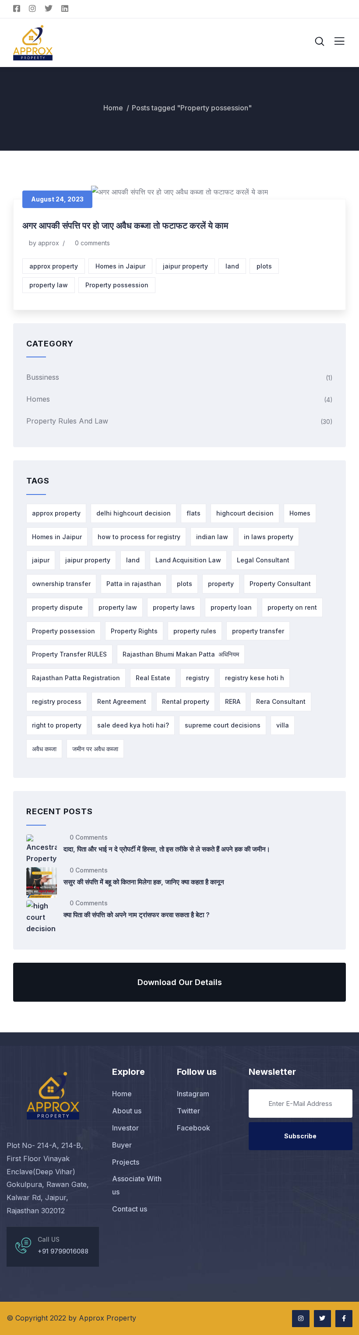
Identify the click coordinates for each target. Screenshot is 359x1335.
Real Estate (153, 678)
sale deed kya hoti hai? (133, 725)
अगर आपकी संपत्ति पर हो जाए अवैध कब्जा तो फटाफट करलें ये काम (125, 225)
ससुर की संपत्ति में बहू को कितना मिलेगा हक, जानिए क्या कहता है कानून (143, 882)
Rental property (185, 701)
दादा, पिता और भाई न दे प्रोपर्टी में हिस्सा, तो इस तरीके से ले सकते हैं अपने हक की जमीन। (166, 849)
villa (282, 725)
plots (264, 266)
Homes (38, 399)
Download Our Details (179, 982)
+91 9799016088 (63, 1251)
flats (194, 513)
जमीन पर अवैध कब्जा (95, 748)
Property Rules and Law (67, 421)
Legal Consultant (263, 560)
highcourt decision (245, 513)
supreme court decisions (222, 725)
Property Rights (134, 631)
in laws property (268, 536)
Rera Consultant (281, 701)
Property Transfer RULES (69, 654)
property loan (231, 607)
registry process (56, 701)
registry (197, 678)
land (232, 266)
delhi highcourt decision (133, 513)
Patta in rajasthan (133, 583)
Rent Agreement (121, 701)
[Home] (53, 1096)
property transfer (258, 631)
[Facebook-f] (343, 1318)
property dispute (57, 607)
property (221, 583)
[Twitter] (322, 1318)
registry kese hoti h (254, 678)
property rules (194, 631)
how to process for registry (139, 536)
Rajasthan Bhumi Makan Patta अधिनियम (181, 654)
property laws (174, 607)
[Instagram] (300, 1318)
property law (48, 285)
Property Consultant (280, 583)
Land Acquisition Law (188, 560)
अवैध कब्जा (44, 748)
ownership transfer (61, 583)
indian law (212, 536)
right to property (56, 725)
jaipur (40, 560)
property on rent (292, 607)
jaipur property (185, 266)
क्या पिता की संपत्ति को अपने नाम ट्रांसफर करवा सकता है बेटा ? (136, 915)
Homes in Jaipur (120, 266)
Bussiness (42, 377)
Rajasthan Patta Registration (76, 678)
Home (113, 107)
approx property (53, 266)
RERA (232, 701)
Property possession (116, 285)
